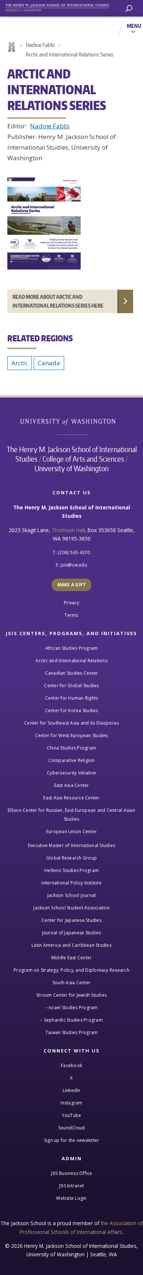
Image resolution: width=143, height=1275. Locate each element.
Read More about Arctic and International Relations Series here (57, 301)
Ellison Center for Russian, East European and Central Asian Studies (71, 814)
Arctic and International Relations (71, 660)
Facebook (71, 1065)
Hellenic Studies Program (71, 870)
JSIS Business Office (71, 1173)
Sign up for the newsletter (71, 1140)
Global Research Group (71, 858)
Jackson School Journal (71, 895)
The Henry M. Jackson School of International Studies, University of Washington (60, 6)
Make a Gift (71, 585)
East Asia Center (71, 785)
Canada (49, 363)
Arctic (19, 363)
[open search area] (129, 8)
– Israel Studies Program (71, 1007)
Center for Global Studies (71, 685)
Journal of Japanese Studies (71, 933)
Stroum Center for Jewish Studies (71, 995)
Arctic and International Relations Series (69, 54)
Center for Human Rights (71, 698)
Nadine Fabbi (40, 44)
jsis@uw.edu (73, 565)
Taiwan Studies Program (71, 1032)
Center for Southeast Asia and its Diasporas (71, 723)
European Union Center (71, 831)
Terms (71, 615)
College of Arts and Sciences (83, 459)
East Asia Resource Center (71, 798)
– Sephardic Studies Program (71, 1020)
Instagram (71, 1103)
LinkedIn (72, 1090)
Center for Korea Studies (71, 710)
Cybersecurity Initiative (71, 773)
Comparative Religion (71, 760)
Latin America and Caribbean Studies (71, 945)
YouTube (71, 1115)
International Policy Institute (71, 883)
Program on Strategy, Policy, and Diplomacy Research (71, 970)
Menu (134, 25)
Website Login (71, 1198)
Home (11, 47)
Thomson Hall (68, 530)
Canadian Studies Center (71, 673)
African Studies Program (71, 648)
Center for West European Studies (71, 735)
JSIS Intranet (71, 1186)
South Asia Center (71, 982)
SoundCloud (71, 1128)
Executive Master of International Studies (71, 845)
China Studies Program (71, 748)
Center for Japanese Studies (71, 920)
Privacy (71, 603)
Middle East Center (71, 958)
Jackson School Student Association (71, 908)
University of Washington (71, 421)
